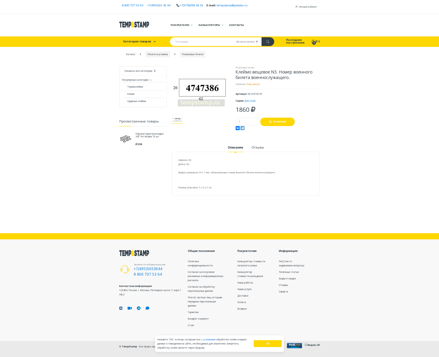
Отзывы (258, 147)
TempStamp (129, 346)
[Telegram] (242, 128)
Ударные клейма (136, 101)
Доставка (242, 295)
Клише (131, 93)
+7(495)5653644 (148, 268)
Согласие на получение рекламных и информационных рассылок (205, 276)
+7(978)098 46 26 (191, 5)
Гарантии (193, 312)
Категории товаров (137, 41)
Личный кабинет (308, 6)
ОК (267, 343)
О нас (191, 325)
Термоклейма (135, 86)
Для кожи (250, 100)
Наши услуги (244, 289)
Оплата (241, 302)
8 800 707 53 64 (132, 5)
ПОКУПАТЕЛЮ (180, 25)
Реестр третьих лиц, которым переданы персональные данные (205, 301)
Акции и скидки (287, 278)
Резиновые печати (245, 67)
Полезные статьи (289, 272)
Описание (235, 147)
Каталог (130, 54)
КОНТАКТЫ (236, 25)
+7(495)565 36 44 (158, 5)
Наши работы (245, 282)
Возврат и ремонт (198, 318)
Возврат (242, 308)
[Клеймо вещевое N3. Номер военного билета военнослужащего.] (201, 90)
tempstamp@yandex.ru (232, 5)
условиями (209, 339)
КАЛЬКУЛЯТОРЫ (209, 25)
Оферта (283, 291)
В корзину (280, 121)
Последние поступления (295, 41)
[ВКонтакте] (238, 128)
